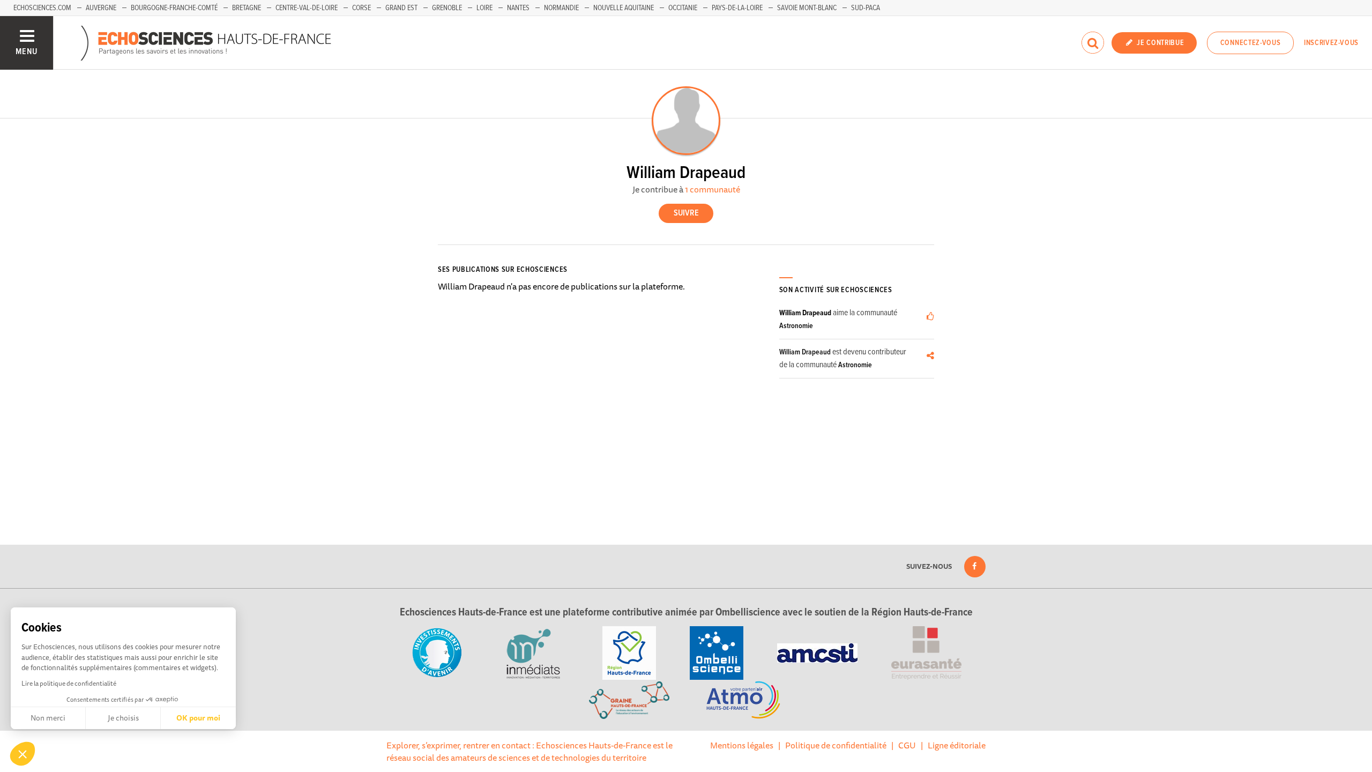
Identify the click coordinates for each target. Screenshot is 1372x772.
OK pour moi (198, 718)
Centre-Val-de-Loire (306, 8)
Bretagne (246, 8)
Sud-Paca (865, 8)
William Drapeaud (805, 313)
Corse (361, 8)
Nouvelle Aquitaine (623, 8)
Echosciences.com (42, 8)
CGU (907, 745)
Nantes (518, 8)
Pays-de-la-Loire (737, 8)
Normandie (561, 8)
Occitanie (682, 8)
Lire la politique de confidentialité (68, 683)
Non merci (48, 718)
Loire (484, 8)
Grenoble (447, 8)
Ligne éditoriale (957, 745)
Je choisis (123, 718)
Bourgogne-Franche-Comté (174, 8)
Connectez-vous (1250, 43)
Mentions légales (741, 745)
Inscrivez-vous (1331, 43)
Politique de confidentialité (835, 745)
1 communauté (712, 189)
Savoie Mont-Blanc (807, 8)
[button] (22, 754)
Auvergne (101, 8)
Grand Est (401, 8)
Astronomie (796, 326)
